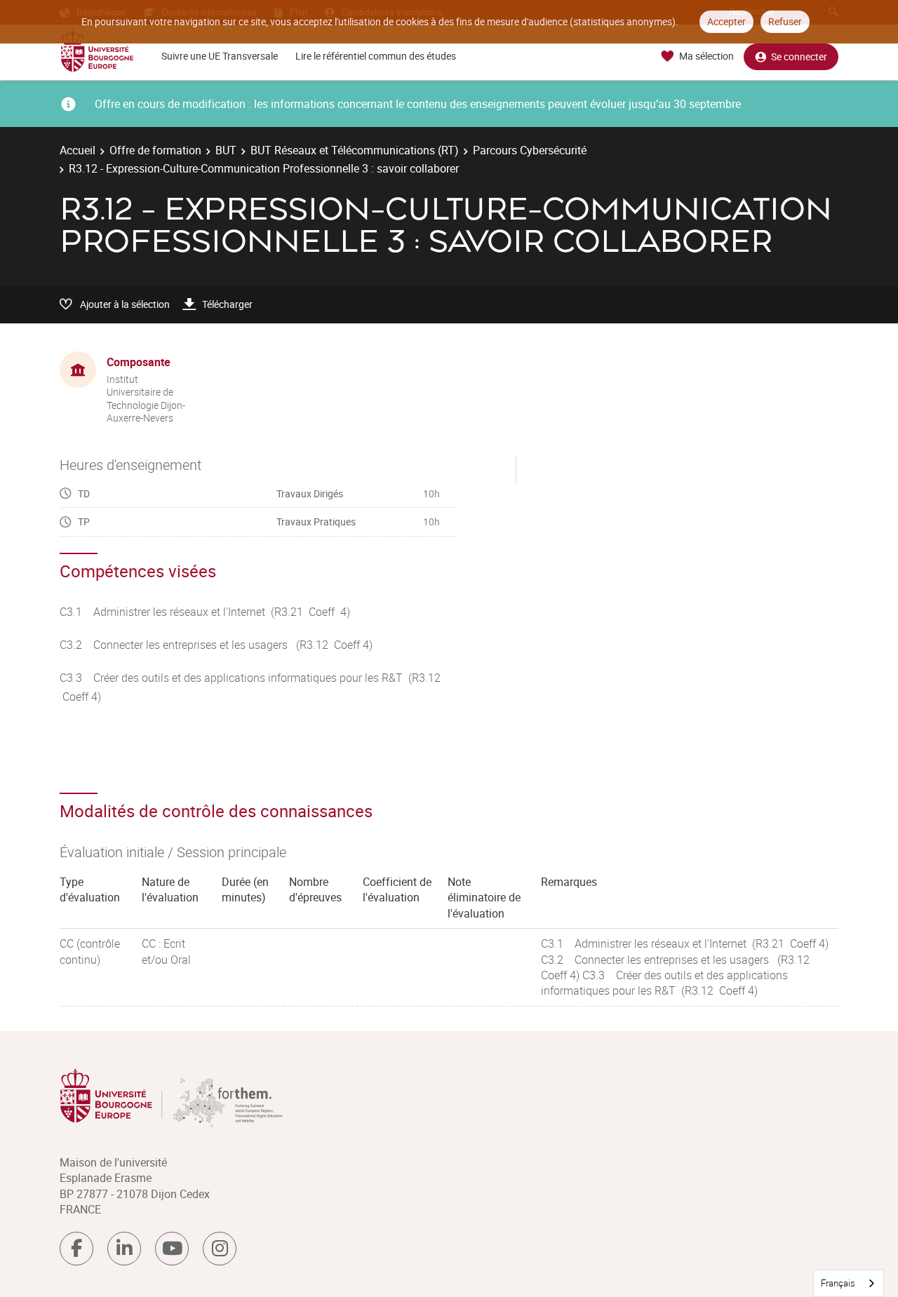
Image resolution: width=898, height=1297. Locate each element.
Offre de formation (155, 150)
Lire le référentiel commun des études (375, 55)
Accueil (77, 150)
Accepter (726, 21)
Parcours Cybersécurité (530, 150)
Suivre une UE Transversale (219, 55)
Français (838, 1283)
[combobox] (848, 1283)
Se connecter (799, 56)
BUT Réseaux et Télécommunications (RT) (354, 150)
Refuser (785, 21)
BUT (225, 150)
